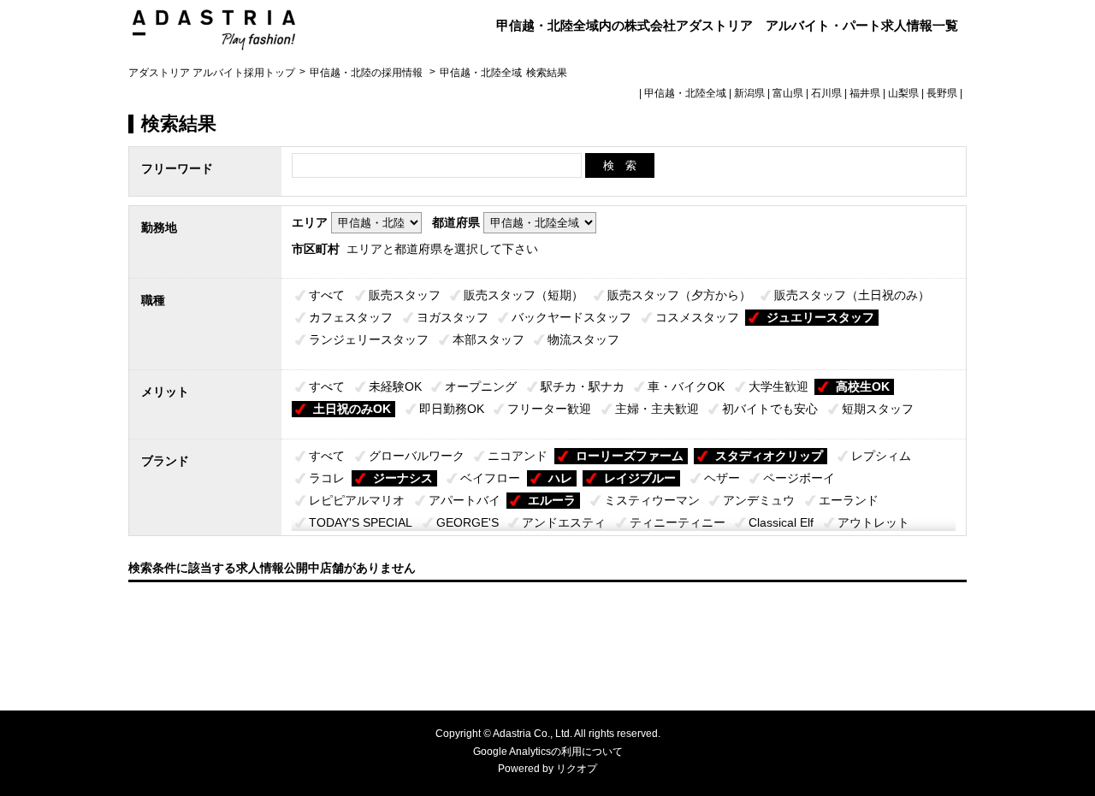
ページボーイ (799, 478)
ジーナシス (403, 478)
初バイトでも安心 (770, 409)
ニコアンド (518, 456)
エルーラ (552, 500)
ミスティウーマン (652, 500)
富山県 (787, 93)
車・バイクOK (686, 386)
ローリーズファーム (630, 456)
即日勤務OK (451, 409)
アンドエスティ (564, 522)
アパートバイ (464, 500)
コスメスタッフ (697, 317)
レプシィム (881, 456)
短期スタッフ (878, 409)
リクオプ (576, 769)
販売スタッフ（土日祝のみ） (852, 295)
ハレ (560, 478)
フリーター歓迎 (549, 409)
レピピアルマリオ (357, 500)
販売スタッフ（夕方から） (679, 295)
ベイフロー (490, 478)
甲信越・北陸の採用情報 (367, 73)
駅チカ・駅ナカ (582, 386)
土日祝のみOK (352, 409)
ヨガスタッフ (452, 317)
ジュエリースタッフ (820, 317)
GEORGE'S (467, 522)
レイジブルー (640, 478)
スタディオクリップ (769, 456)
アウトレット (873, 522)
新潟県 (749, 93)
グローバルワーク (417, 456)
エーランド (849, 500)
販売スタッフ (405, 295)
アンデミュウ (759, 500)
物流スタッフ (583, 339)
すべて (327, 295)
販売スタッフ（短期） (523, 295)
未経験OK (395, 386)
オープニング (481, 386)
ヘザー (722, 478)
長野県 (941, 93)
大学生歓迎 (778, 386)
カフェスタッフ (351, 317)
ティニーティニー (677, 522)
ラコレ (327, 478)
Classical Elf (781, 522)
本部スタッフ (488, 339)
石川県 (826, 93)
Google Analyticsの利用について (548, 752)
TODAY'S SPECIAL (360, 522)
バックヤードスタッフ (571, 317)
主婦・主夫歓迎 (657, 409)
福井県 (864, 93)
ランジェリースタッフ (369, 339)
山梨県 (903, 93)
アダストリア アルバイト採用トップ (211, 73)
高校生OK (863, 386)
